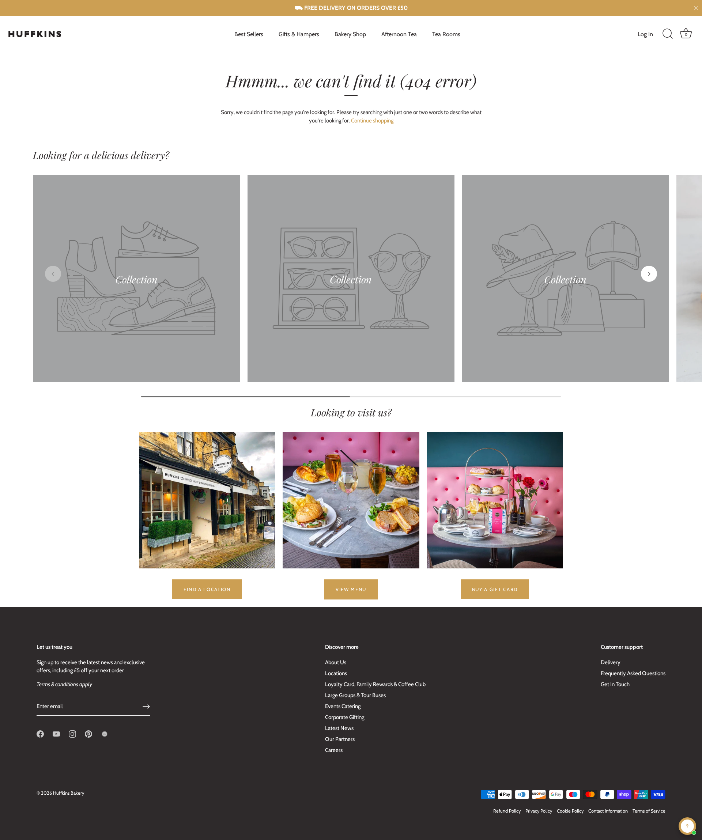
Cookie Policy (570, 811)
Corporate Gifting (344, 717)
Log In (645, 34)
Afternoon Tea (399, 34)
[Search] (668, 34)
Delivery (610, 662)
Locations (336, 673)
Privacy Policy (538, 811)
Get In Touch (615, 684)
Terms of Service (649, 811)
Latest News (339, 728)
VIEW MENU (351, 589)
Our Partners (340, 739)
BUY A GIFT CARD (495, 589)
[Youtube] (56, 733)
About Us (335, 662)
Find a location (207, 589)
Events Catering (343, 706)
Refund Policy (507, 811)
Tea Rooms (446, 34)
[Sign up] (146, 706)
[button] (53, 274)
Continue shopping (372, 120)
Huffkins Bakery (68, 793)
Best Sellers (248, 34)
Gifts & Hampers (299, 34)
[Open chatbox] (687, 826)
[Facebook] (40, 733)
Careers (334, 750)
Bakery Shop (350, 34)
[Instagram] (72, 733)
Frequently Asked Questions (633, 673)
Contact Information (608, 811)
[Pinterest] (88, 733)
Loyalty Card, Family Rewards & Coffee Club (375, 684)
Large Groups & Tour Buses (355, 695)
